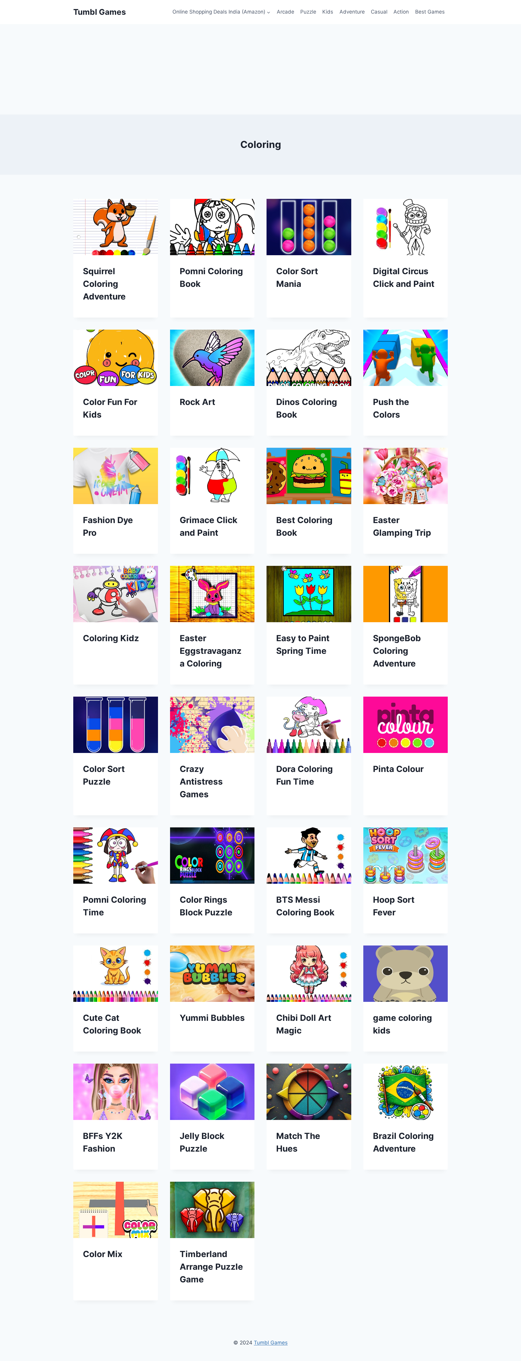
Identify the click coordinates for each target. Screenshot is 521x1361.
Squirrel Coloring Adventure (104, 284)
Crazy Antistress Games (201, 781)
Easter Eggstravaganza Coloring (211, 651)
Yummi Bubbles (212, 1018)
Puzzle (308, 12)
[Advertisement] (260, 69)
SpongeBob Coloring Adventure (397, 651)
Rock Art (197, 402)
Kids (327, 12)
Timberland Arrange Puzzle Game (211, 1266)
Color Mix (102, 1254)
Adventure (352, 12)
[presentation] (115, 227)
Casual (379, 12)
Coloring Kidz (111, 638)
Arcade (285, 12)
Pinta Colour (398, 769)
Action (401, 12)
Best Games (430, 12)
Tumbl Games (271, 1343)
